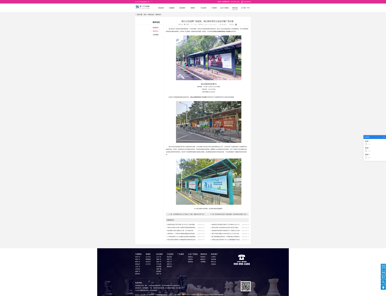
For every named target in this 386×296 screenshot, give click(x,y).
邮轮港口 (137, 274)
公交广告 (137, 266)
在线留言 (213, 264)
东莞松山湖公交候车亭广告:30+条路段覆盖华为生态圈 (226, 239)
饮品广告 (169, 261)
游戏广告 (169, 264)
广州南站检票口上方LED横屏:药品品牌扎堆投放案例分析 (182, 236)
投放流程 (213, 259)
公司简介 (213, 257)
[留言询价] (383, 276)
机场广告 (137, 257)
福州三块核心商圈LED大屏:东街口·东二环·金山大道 (225, 233)
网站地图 (220, 294)
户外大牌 (158, 264)
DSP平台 (148, 257)
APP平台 (148, 264)
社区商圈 (158, 266)
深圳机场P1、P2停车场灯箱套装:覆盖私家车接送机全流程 (182, 233)
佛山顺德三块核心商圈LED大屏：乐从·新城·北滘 (180, 230)
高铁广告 (137, 261)
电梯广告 (158, 259)
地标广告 (158, 261)
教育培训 (169, 266)
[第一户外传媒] (142, 7)
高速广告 (137, 271)
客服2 (367, 148)
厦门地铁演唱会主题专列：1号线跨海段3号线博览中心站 (226, 236)
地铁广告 (137, 259)
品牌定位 (190, 257)
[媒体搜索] (383, 282)
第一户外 (186, 24)
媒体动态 (151, 14)
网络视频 (148, 259)
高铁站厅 (137, 264)
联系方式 (213, 261)
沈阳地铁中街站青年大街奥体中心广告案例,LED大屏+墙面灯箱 (226, 230)
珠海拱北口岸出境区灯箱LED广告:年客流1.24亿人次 (225, 224)
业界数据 (155, 34)
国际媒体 (158, 271)
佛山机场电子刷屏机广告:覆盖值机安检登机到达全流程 (182, 239)
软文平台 (148, 261)
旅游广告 (169, 259)
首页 (145, 14)
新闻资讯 (155, 27)
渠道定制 (190, 261)
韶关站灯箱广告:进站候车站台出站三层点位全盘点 (225, 227)
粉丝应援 (169, 257)
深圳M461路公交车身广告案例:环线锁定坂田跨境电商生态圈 (182, 227)
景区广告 (158, 274)
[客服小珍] (383, 271)
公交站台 (137, 269)
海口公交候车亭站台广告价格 (198, 97)
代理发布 (190, 259)
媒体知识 (158, 14)
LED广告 (158, 257)
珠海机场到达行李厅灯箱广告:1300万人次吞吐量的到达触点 (182, 224)
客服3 (367, 154)
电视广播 (158, 269)
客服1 (367, 141)
